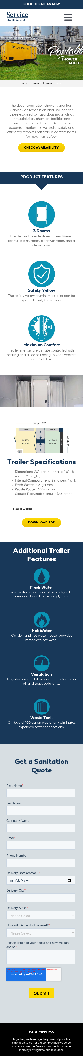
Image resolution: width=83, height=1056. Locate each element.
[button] (41, 508)
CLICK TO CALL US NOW (41, 4)
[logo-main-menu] (17, 13)
